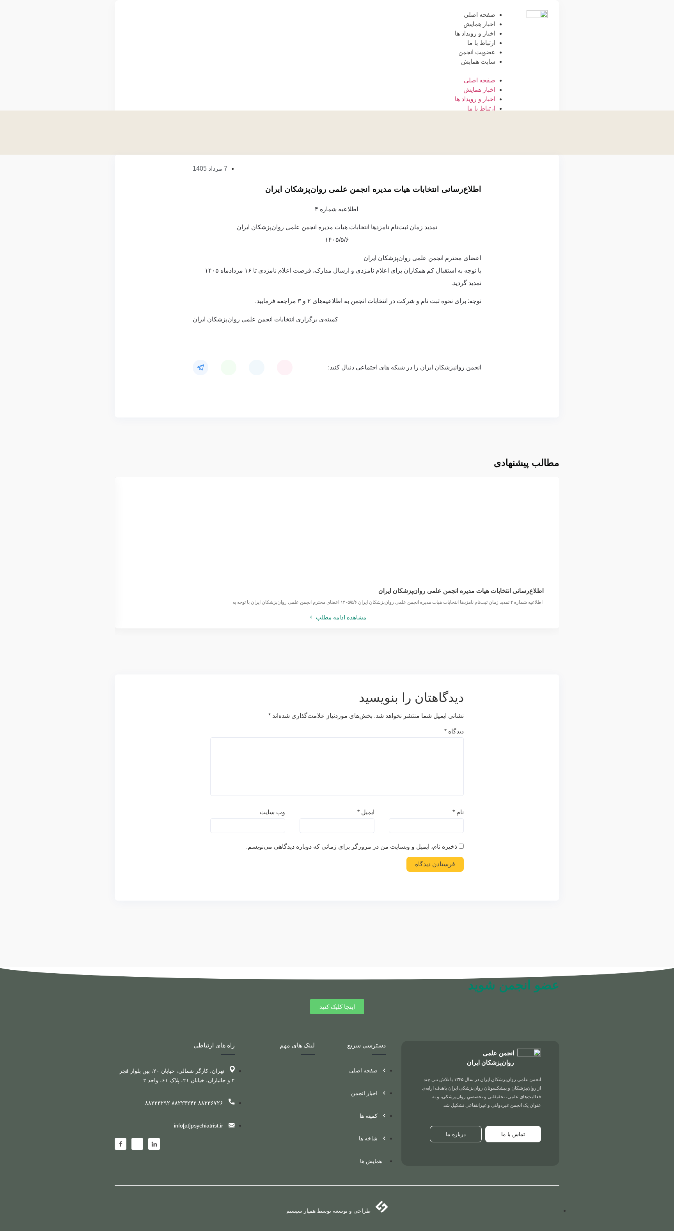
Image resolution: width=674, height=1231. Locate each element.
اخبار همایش (479, 24)
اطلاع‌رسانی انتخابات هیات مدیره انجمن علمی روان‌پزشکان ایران (461, 590)
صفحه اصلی (479, 14)
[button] (483, 71)
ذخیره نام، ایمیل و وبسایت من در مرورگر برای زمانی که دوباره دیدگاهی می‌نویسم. (351, 847)
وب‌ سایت (272, 812)
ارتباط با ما (481, 42)
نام (458, 812)
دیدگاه (454, 731)
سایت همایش (478, 61)
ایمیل (365, 812)
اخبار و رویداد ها (475, 33)
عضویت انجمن (476, 52)
